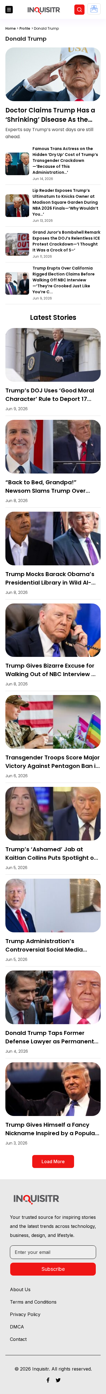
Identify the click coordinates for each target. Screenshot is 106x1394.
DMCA (17, 1327)
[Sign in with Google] (94, 8)
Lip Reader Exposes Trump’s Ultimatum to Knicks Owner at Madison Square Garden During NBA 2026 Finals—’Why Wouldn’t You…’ (65, 202)
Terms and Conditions (33, 1302)
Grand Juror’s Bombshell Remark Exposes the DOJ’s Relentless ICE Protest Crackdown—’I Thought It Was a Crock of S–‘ (66, 241)
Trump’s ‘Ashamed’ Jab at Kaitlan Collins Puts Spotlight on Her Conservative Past (51, 857)
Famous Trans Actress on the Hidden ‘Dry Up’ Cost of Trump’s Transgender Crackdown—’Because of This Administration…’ (65, 160)
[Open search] (79, 10)
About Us (20, 1289)
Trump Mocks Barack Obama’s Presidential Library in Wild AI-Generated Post (49, 582)
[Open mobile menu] (9, 9)
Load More (53, 1161)
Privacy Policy (25, 1314)
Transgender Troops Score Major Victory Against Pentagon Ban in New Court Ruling (52, 766)
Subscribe (53, 1269)
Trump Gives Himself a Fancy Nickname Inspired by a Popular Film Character (51, 1133)
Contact (18, 1339)
